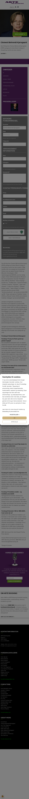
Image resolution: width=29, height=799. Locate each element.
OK (14, 418)
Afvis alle (14, 422)
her (18, 411)
